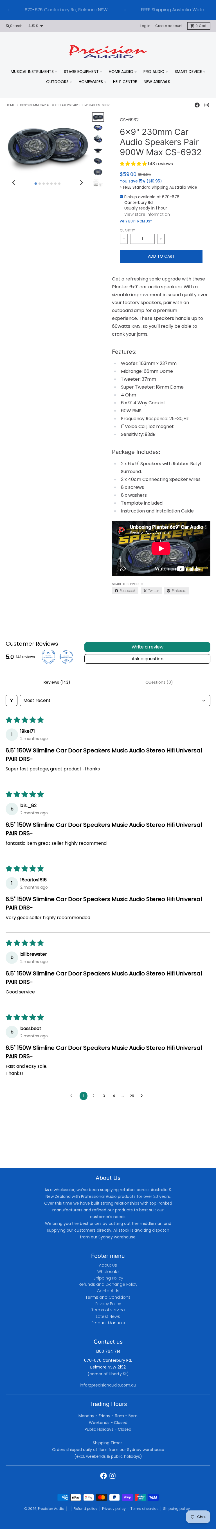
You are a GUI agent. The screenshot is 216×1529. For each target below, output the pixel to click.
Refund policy (85, 1508)
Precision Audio (51, 1508)
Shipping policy (176, 1508)
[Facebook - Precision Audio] (197, 105)
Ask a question (147, 659)
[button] (134, 164)
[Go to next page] (143, 1096)
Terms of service (144, 1508)
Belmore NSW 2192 (108, 1367)
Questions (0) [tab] (159, 682)
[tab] (36, 183)
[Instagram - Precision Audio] (206, 105)
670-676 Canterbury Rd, (108, 1360)
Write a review (147, 647)
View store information (147, 214)
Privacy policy (114, 1508)
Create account (169, 25)
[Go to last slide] (14, 183)
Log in (145, 25)
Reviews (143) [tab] (57, 682)
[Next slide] (81, 183)
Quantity (127, 230)
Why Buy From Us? (136, 221)
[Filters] (11, 700)
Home (10, 105)
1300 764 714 (108, 1351)
